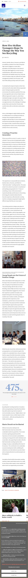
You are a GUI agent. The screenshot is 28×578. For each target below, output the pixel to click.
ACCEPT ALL (13, 575)
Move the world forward (12, 490)
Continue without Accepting (21, 523)
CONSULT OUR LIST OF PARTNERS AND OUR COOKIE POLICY (14, 564)
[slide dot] (12, 397)
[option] (14, 389)
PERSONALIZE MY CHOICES (14, 567)
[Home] (3, 5)
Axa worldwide (23, 1)
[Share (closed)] (25, 34)
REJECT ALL (14, 571)
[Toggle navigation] (24, 5)
